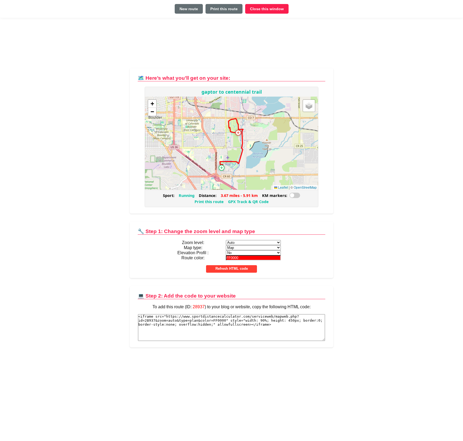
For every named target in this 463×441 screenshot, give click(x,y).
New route (189, 9)
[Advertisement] (231, 45)
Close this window (267, 9)
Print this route (224, 9)
